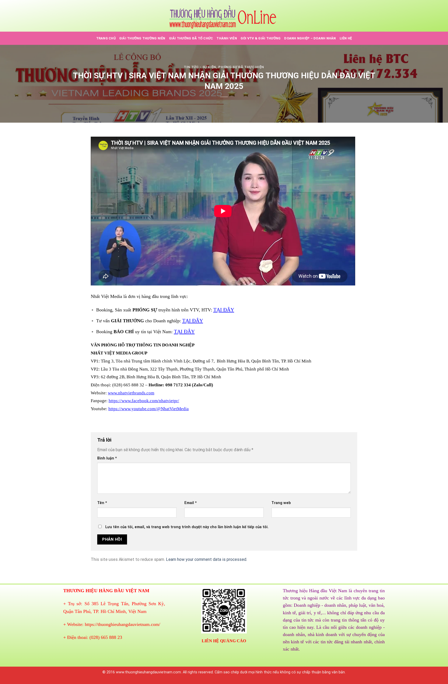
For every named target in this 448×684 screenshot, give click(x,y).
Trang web (281, 503)
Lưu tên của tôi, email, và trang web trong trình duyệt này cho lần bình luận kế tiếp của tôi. (187, 527)
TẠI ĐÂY (223, 309)
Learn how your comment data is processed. (206, 559)
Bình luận (107, 458)
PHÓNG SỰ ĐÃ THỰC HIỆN (241, 67)
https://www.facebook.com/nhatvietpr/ (144, 400)
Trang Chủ (106, 38)
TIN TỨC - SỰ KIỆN (200, 67)
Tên (102, 503)
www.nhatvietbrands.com (131, 392)
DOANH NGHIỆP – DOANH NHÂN (310, 38)
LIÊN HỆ (346, 38)
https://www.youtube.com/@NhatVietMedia (148, 408)
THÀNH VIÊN (226, 38)
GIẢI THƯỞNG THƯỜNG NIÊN (142, 38)
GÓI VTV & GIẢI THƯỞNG (261, 38)
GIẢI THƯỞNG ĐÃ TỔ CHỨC (191, 38)
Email (190, 503)
